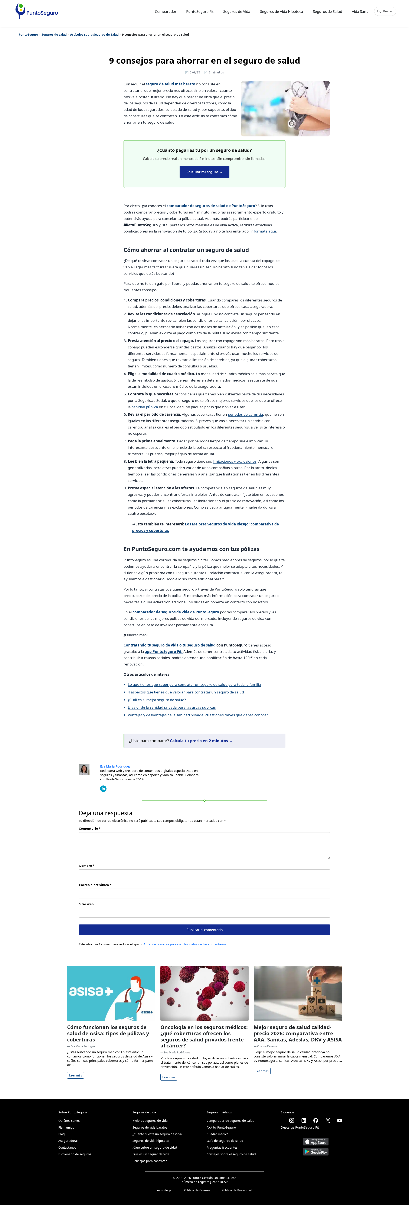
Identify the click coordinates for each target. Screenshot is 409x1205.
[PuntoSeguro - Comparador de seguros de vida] (36, 11)
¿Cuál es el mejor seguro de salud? (157, 699)
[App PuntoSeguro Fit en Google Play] (315, 1150)
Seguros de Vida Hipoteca (281, 11)
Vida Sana (360, 11)
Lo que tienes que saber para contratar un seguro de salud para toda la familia (194, 684)
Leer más (75, 1075)
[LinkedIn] (103, 788)
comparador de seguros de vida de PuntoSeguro (175, 612)
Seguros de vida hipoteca (150, 1141)
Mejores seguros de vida (150, 1121)
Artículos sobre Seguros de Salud (94, 34)
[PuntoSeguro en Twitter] (327, 1120)
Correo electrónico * (95, 885)
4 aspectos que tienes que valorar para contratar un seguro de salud (186, 692)
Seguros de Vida (236, 11)
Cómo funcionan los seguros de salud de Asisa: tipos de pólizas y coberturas (108, 1033)
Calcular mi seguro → (204, 172)
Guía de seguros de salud (225, 1141)
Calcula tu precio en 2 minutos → (201, 740)
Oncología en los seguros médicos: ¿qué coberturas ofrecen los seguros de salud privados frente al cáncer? (204, 1036)
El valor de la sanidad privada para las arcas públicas (172, 707)
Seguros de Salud (327, 11)
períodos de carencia (245, 414)
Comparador (165, 11)
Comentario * (90, 828)
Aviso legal (164, 1190)
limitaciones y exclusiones (234, 461)
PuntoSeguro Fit (199, 11)
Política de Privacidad (237, 1190)
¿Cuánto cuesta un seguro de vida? (157, 1134)
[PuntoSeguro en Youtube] (339, 1120)
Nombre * (87, 865)
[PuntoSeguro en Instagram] (291, 1120)
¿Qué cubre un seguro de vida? (154, 1147)
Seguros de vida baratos (149, 1127)
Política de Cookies (197, 1190)
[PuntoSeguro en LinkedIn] (303, 1120)
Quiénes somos (69, 1121)
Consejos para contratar (149, 1161)
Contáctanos (67, 1147)
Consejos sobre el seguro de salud (231, 1154)
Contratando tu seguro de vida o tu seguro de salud (170, 645)
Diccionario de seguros (74, 1154)
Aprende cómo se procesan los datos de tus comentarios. (185, 944)
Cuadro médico (217, 1134)
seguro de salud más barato (171, 84)
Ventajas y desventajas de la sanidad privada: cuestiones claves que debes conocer (198, 714)
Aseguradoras (68, 1141)
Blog (61, 1134)
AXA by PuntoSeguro (221, 1127)
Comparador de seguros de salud (231, 1121)
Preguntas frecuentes (222, 1147)
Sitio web (86, 904)
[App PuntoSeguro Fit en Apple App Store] (315, 1140)
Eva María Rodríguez (115, 766)
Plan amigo (66, 1127)
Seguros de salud (54, 34)
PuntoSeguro (28, 34)
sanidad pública (145, 406)
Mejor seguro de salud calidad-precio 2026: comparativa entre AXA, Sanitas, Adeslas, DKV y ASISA (298, 1033)
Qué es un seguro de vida (150, 1154)
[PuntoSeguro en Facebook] (315, 1120)
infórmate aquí (263, 231)
